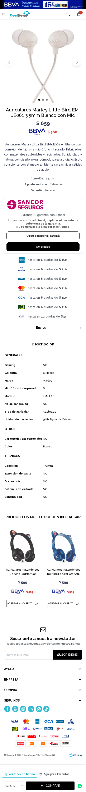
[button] (76, 62)
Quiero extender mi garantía (43, 235)
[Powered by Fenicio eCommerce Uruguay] (75, 755)
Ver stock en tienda (22, 774)
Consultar (80, 786)
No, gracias (43, 246)
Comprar (53, 785)
